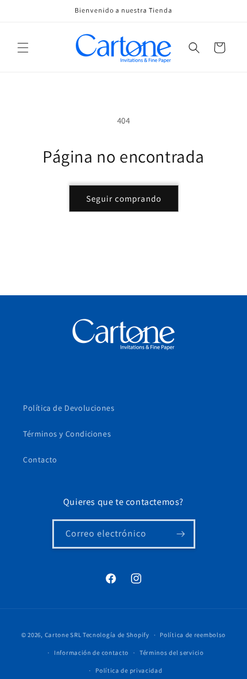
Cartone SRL (63, 635)
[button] (23, 47)
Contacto (40, 459)
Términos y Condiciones (67, 434)
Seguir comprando (123, 198)
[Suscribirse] (181, 534)
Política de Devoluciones (68, 408)
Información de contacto (91, 653)
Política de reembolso (193, 635)
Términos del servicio (172, 653)
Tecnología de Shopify (116, 635)
